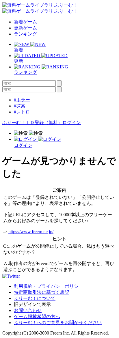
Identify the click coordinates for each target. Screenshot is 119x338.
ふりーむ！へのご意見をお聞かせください (58, 322)
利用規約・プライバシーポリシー (48, 286)
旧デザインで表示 (32, 304)
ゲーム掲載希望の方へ (37, 316)
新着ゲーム (25, 21)
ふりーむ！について (34, 298)
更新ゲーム (25, 27)
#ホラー (22, 99)
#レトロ (22, 111)
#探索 (19, 105)
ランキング (25, 33)
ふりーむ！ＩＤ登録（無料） (32, 122)
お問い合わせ (28, 310)
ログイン (71, 122)
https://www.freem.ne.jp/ (30, 231)
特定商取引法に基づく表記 (41, 292)
